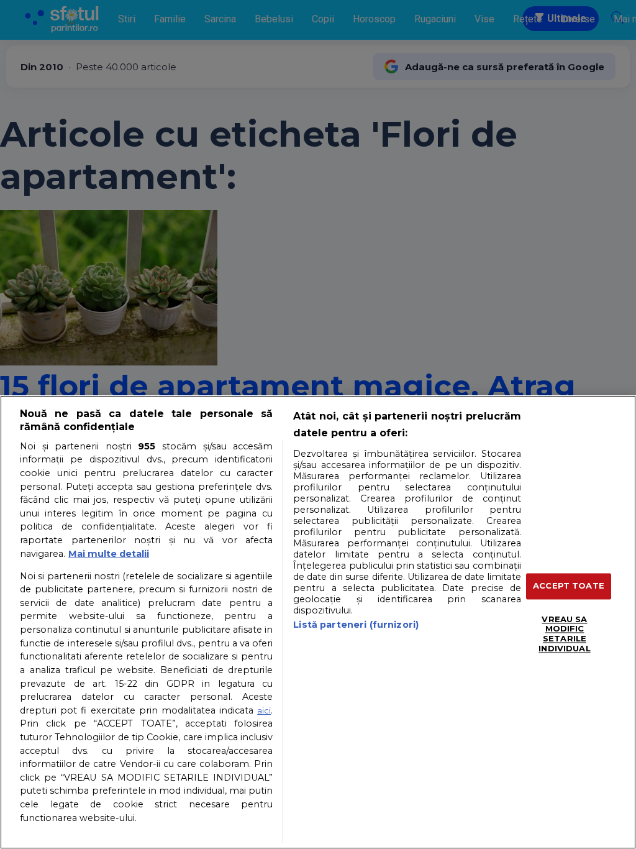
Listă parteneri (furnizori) (356, 624)
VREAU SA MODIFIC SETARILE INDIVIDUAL (564, 633)
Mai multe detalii (108, 553)
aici (264, 710)
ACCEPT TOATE (568, 586)
